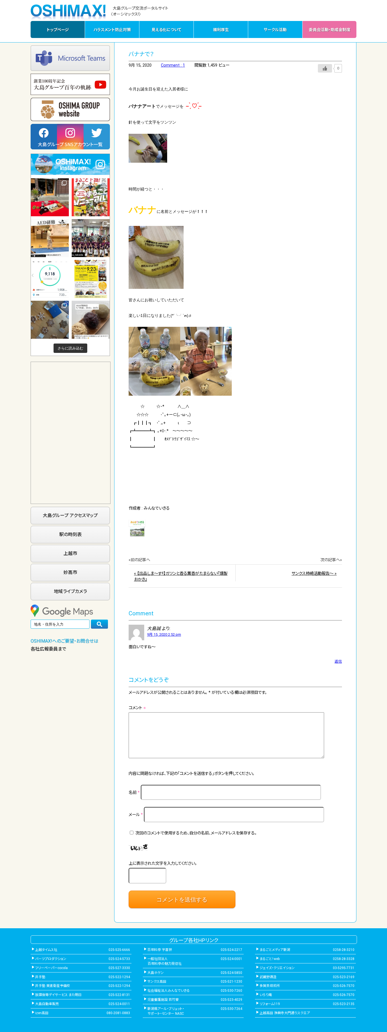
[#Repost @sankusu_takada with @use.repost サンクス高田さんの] (91, 238)
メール (136, 814)
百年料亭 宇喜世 (159, 950)
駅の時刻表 (70, 534)
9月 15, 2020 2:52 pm (164, 634)
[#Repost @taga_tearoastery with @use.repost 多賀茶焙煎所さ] (50, 197)
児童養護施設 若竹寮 (163, 1000)
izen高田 (41, 1013)
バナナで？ (141, 54)
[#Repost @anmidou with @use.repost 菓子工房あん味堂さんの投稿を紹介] (91, 320)
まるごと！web (270, 959)
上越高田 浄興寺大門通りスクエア (285, 1013)
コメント (137, 707)
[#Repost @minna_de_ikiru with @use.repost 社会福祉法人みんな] (50, 238)
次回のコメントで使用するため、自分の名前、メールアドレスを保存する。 (196, 833)
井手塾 (40, 977)
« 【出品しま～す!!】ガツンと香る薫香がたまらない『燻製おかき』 (180, 576)
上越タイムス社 (46, 950)
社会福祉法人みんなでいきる (168, 991)
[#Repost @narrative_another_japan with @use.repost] (91, 279)
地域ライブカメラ (70, 591)
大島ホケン (155, 973)
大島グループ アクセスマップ (70, 515)
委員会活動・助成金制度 (329, 29)
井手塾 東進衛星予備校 (52, 986)
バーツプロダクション (50, 959)
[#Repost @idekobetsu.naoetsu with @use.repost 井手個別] (50, 279)
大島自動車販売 (47, 1004)
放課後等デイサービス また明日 (58, 995)
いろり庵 (266, 995)
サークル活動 (275, 29)
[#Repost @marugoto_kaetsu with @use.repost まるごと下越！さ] (91, 197)
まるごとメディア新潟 (275, 950)
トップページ (58, 29)
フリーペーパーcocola (51, 968)
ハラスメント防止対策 (112, 29)
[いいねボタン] (325, 68)
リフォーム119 (270, 1004)
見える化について (166, 29)
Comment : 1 (173, 65)
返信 (338, 661)
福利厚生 (221, 29)
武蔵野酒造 (268, 977)
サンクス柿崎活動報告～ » (314, 573)
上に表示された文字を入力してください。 (163, 863)
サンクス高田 (156, 982)
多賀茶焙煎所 (270, 986)
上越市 (70, 553)
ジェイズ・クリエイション (277, 968)
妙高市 (70, 572)
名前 (134, 792)
